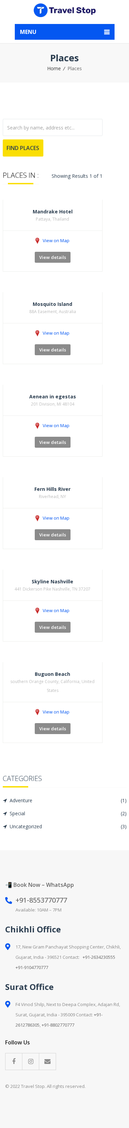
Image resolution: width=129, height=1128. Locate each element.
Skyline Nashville (52, 581)
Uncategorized (68, 826)
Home (54, 68)
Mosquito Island (52, 304)
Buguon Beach (52, 674)
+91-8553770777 (41, 900)
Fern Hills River (52, 489)
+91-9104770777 (31, 967)
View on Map (56, 240)
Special (68, 813)
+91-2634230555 (99, 957)
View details (52, 257)
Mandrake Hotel (53, 211)
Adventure (68, 800)
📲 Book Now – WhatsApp (39, 885)
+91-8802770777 (58, 1025)
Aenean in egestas (52, 396)
